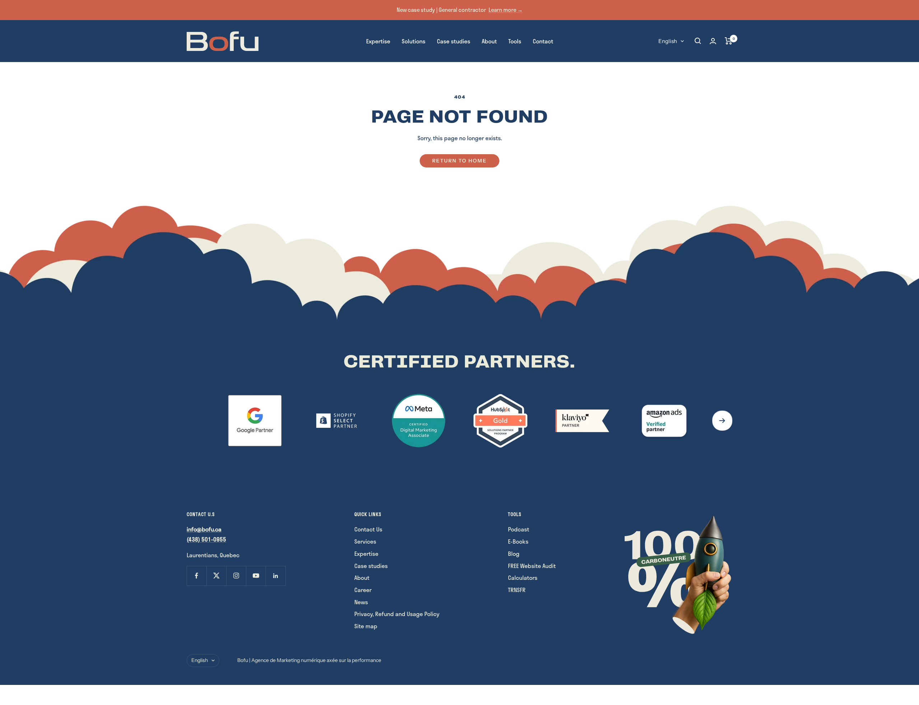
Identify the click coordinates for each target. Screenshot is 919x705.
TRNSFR (517, 589)
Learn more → (506, 9)
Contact (543, 40)
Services (365, 541)
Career (363, 589)
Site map (365, 625)
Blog (513, 553)
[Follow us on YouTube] (256, 576)
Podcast (518, 529)
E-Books (518, 541)
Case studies (453, 40)
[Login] (713, 41)
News (361, 601)
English (667, 40)
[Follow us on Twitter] (216, 576)
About (489, 40)
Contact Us (368, 529)
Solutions (413, 40)
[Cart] (728, 40)
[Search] (698, 41)
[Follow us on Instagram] (236, 576)
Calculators (522, 577)
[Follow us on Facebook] (196, 576)
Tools (514, 40)
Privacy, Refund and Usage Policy (396, 613)
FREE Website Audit (532, 565)
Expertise (378, 40)
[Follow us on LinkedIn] (275, 576)
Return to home (459, 160)
